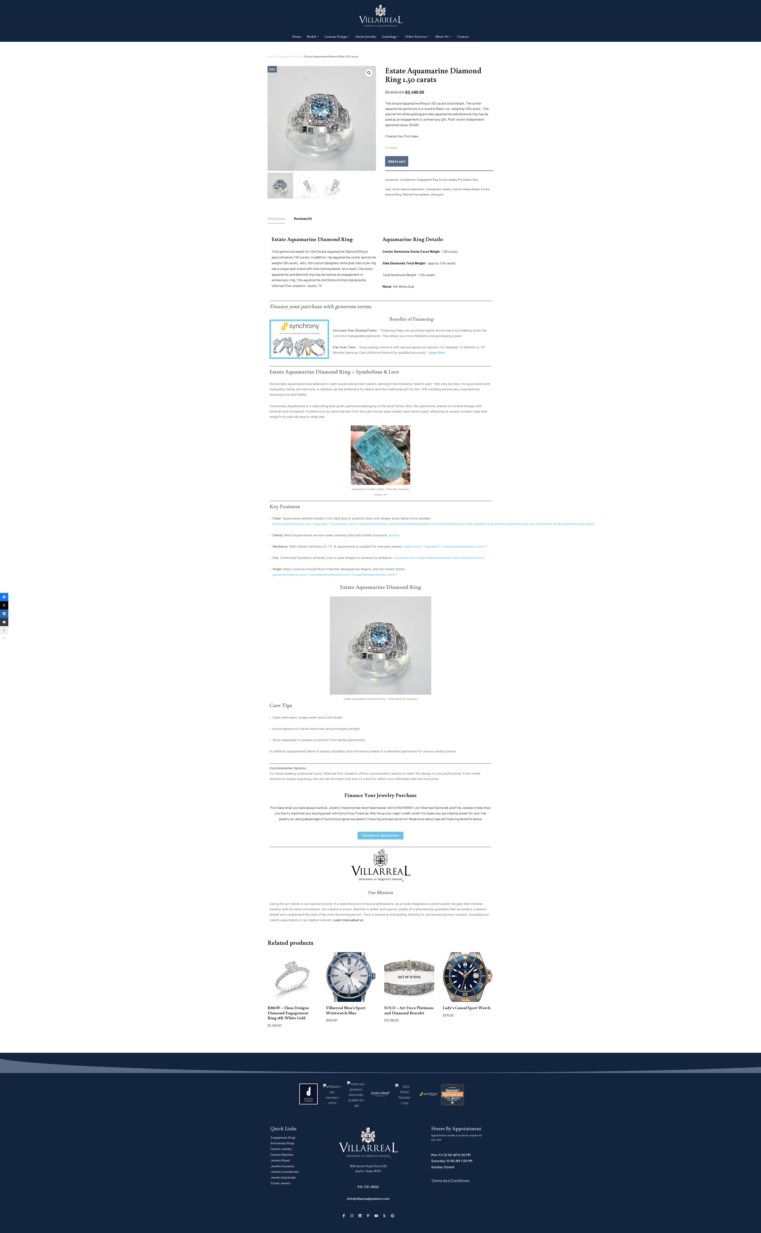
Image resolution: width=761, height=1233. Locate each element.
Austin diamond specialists (408, 189)
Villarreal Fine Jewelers (415, 194)
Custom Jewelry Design (466, 189)
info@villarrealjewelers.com (368, 1198)
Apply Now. (437, 353)
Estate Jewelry (366, 36)
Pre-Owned (464, 179)
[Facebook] (344, 1215)
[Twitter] (4, 605)
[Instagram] (352, 1215)
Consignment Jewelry (438, 189)
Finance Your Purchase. (402, 136)
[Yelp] (384, 1215)
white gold (437, 194)
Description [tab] (276, 218)
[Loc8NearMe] (452, 1100)
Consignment (408, 179)
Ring (475, 179)
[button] (318, 36)
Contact (463, 36)
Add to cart (396, 161)
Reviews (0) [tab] (303, 218)
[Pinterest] (368, 1215)
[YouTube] (376, 1215)
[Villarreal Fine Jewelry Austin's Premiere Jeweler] (380, 16)
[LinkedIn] (360, 1215)
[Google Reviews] (393, 1215)
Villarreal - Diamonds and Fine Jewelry (452, 1094)
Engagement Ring (289, 56)
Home (296, 36)
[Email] (4, 622)
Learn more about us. (348, 920)
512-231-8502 (368, 1186)
